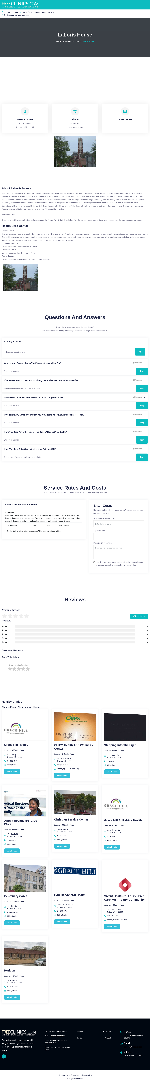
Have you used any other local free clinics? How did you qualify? (35, 432)
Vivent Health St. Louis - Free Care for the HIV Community (124, 897)
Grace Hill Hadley (16, 744)
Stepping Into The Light (120, 745)
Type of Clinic (99, 531)
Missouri (67, 41)
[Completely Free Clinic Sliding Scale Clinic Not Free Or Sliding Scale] (118, 536)
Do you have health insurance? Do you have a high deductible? (34, 397)
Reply (142, 371)
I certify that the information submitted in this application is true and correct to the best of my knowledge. (119, 563)
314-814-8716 (73, 127)
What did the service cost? (104, 518)
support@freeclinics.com (19, 15)
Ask (140, 352)
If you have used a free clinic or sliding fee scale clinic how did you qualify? (41, 380)
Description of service (102, 543)
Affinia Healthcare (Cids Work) (20, 822)
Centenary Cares (15, 896)
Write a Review (139, 616)
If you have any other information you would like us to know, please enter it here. (44, 415)
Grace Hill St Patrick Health (123, 820)
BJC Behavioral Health (70, 895)
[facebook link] (4, 1056)
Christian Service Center (71, 819)
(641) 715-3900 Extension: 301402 (41, 12)
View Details (12, 771)
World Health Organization (55, 1036)
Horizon (9, 970)
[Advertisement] (75, 74)
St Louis (76, 41)
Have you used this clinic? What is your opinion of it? (30, 449)
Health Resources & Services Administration (56, 1041)
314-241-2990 (75, 124)
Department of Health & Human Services (57, 1048)
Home (58, 41)
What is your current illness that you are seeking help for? (32, 363)
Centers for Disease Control (56, 1031)
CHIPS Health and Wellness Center (73, 746)
